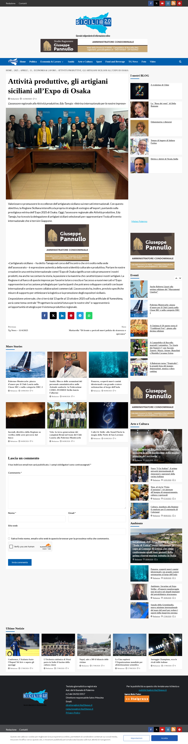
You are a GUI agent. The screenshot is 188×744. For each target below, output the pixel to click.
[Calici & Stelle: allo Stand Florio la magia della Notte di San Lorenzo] (108, 415)
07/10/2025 (167, 498)
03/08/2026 (108, 438)
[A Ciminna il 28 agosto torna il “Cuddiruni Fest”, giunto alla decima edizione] (139, 308)
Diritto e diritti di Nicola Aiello (164, 159)
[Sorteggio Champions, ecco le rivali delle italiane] (165, 645)
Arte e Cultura (85, 61)
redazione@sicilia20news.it (79, 708)
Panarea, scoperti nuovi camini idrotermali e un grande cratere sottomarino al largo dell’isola (106, 384)
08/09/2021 (167, 515)
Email (72, 512)
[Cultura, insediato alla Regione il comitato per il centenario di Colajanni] (139, 511)
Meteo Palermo (139, 221)
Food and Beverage (115, 61)
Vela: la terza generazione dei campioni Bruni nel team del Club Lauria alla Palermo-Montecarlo (65, 435)
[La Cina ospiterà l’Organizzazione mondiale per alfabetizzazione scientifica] (129, 645)
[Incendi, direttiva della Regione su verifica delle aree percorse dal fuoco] (25, 415)
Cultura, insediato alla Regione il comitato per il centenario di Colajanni (164, 509)
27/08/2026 (25, 668)
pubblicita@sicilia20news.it (153, 690)
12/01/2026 (167, 480)
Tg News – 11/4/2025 (18, 329)
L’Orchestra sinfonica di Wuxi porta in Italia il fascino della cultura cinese (57, 662)
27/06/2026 (167, 616)
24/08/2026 (25, 391)
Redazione (10, 3)
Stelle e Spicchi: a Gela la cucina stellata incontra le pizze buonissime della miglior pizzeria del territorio (156, 453)
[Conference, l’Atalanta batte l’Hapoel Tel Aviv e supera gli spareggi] (22, 645)
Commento (15, 472)
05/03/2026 (149, 460)
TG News (133, 61)
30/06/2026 (167, 598)
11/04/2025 (27, 99)
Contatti (23, 3)
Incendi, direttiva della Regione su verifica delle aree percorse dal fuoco (24, 435)
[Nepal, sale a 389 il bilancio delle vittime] (94, 645)
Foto (144, 61)
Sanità (71, 61)
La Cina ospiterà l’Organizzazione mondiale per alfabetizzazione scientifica (128, 662)
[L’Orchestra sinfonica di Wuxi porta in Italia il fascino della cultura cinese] (58, 645)
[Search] (180, 61)
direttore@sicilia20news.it (79, 705)
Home (23, 61)
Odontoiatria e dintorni (161, 122)
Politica (33, 61)
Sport (99, 61)
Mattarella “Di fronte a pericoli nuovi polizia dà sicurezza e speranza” (97, 330)
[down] (62, 62)
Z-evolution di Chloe (160, 85)
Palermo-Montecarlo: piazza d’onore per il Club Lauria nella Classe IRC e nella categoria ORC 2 (25, 384)
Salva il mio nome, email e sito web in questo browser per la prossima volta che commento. (60, 538)
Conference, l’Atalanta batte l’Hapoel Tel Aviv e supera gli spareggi (21, 662)
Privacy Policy (73, 712)
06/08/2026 (66, 396)
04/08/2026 (25, 441)
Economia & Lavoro (50, 61)
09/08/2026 (149, 559)
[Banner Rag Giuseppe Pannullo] (67, 242)
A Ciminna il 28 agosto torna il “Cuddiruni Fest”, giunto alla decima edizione (163, 309)
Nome (12, 512)
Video (153, 61)
